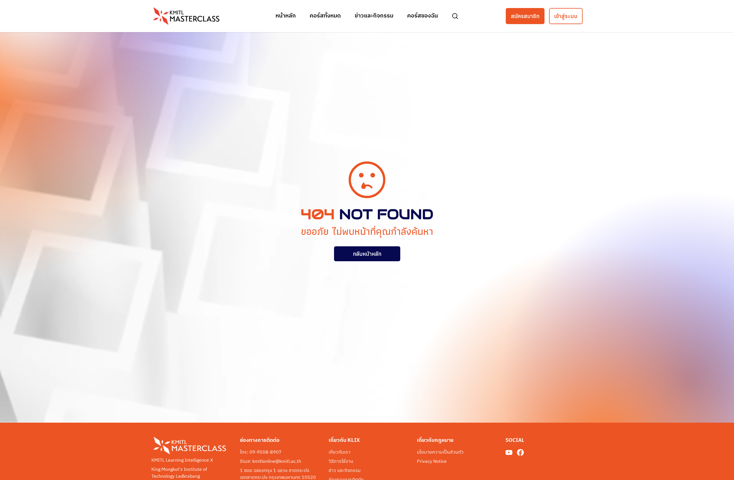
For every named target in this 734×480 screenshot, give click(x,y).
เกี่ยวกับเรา (339, 452)
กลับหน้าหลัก (367, 253)
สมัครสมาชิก (525, 16)
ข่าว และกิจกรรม (345, 470)
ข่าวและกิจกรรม (374, 16)
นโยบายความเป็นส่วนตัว (440, 452)
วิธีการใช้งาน (341, 461)
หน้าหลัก (286, 16)
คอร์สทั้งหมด (325, 16)
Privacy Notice (432, 461)
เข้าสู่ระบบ (565, 16)
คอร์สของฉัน (422, 16)
